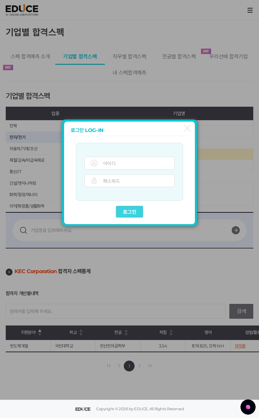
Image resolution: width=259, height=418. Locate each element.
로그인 (129, 212)
